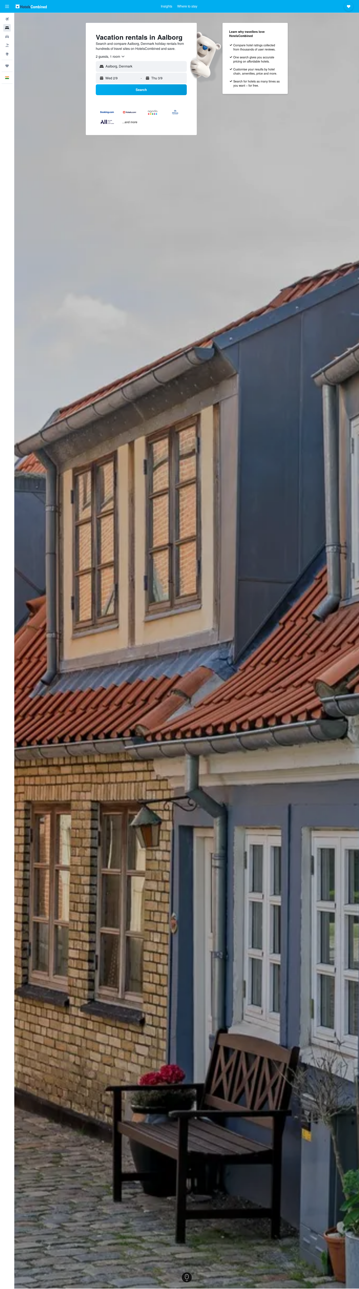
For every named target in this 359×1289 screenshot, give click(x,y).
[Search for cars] (7, 36)
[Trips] (7, 66)
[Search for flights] (7, 19)
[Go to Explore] (7, 54)
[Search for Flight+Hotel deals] (7, 45)
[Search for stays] (7, 28)
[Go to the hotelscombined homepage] (31, 6)
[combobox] (110, 56)
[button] (7, 6)
